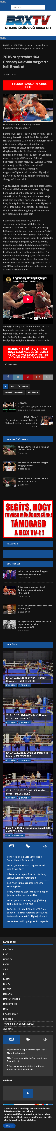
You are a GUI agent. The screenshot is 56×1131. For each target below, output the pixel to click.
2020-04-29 (25, 596)
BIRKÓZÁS (8, 949)
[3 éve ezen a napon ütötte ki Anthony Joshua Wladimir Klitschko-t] (9, 590)
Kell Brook (33, 392)
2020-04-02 (25, 469)
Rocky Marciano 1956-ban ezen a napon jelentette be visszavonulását (34, 624)
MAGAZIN (7, 994)
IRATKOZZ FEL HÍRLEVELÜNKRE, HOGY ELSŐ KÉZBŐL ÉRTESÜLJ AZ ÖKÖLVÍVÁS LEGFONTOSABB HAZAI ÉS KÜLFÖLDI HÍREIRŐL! (28, 353)
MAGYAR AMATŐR (11, 999)
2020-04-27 (24, 630)
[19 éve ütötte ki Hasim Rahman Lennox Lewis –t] (9, 450)
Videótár (12, 644)
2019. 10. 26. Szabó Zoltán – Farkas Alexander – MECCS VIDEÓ (25, 679)
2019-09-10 (11, 74)
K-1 (4, 974)
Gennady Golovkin (14, 392)
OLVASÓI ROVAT (10, 1014)
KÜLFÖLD (7, 989)
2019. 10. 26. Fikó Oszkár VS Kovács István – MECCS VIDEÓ (25, 791)
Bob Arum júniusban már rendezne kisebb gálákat (35, 607)
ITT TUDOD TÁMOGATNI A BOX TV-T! (28, 85)
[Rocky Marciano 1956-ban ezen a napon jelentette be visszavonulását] (9, 624)
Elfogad (9, 1126)
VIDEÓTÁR (8, 1029)
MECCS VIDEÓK (10, 1004)
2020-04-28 (25, 612)
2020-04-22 (25, 453)
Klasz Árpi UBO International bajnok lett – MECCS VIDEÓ (27, 829)
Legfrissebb (14, 563)
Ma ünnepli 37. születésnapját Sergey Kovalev (33, 464)
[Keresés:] (28, 7)
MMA (5, 1009)
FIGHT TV (7, 959)
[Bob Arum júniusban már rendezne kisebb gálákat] (9, 609)
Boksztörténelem (19, 386)
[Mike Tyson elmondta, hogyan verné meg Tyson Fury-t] (9, 574)
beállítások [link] (36, 1117)
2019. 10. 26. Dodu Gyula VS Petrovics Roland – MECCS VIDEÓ (26, 754)
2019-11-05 (25, 685)
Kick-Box (7, 984)
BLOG (5, 954)
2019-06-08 (25, 485)
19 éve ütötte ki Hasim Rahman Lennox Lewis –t (33, 448)
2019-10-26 (18, 835)
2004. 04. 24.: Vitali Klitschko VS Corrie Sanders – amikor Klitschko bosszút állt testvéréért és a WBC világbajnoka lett (28, 913)
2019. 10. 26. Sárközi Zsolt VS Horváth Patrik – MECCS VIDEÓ (26, 716)
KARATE (7, 979)
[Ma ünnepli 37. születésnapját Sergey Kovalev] (9, 466)
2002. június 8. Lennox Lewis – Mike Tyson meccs (33, 480)
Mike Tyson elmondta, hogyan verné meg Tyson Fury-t (33, 572)
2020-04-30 (25, 578)
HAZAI (6, 964)
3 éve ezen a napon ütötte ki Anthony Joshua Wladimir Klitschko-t (32, 589)
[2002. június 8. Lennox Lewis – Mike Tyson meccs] (9, 481)
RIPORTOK (8, 1019)
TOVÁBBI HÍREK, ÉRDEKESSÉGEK (18, 1024)
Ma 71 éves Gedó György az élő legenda (27, 921)
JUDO (5, 969)
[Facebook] (28, 1093)
